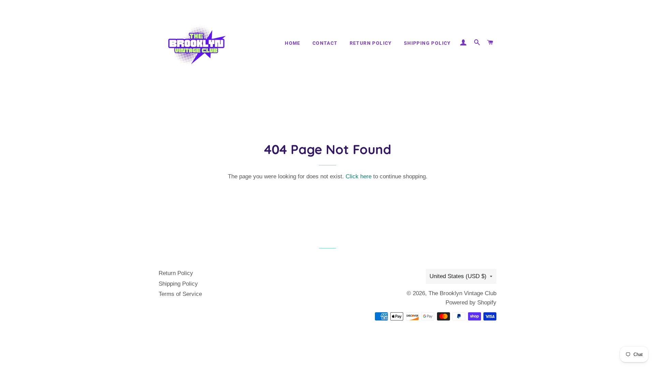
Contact (325, 43)
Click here (359, 176)
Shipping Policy (427, 43)
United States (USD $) (458, 276)
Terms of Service (180, 294)
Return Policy (371, 43)
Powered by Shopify (471, 302)
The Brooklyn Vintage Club (462, 293)
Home (293, 43)
